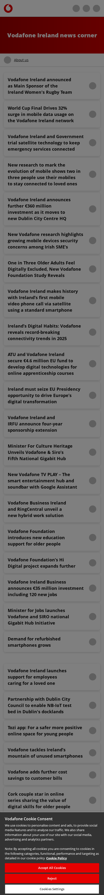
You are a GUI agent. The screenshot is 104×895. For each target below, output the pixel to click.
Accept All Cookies (51, 868)
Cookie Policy (22, 858)
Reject (52, 878)
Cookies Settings (52, 889)
